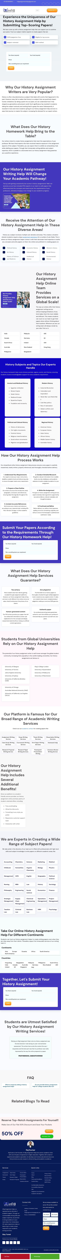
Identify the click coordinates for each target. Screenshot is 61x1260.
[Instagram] (54, 3)
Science (29, 862)
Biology (40, 868)
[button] (4, 1047)
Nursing (6, 884)
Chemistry (19, 862)
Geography (42, 876)
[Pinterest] (58, 3)
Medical (52, 862)
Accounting (8, 862)
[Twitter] (50, 3)
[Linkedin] (47, 3)
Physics (51, 868)
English (29, 876)
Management (8, 876)
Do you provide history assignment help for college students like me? (45, 1085)
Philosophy (8, 890)
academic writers (27, 728)
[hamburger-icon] (37, 10)
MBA (17, 884)
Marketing (41, 862)
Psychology (53, 909)
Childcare (7, 868)
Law (28, 884)
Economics (41, 890)
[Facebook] (43, 3)
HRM (39, 909)
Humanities (19, 868)
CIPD (17, 876)
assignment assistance (30, 237)
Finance (51, 890)
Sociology (52, 884)
